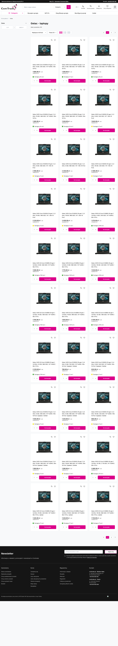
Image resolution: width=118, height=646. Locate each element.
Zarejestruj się (34, 571)
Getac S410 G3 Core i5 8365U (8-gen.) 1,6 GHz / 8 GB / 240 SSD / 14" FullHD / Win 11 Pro (102, 215)
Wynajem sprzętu (33, 13)
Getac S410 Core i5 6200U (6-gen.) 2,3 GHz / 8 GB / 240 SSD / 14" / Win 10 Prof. (102, 116)
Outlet (94, 13)
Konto (32, 568)
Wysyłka (62, 574)
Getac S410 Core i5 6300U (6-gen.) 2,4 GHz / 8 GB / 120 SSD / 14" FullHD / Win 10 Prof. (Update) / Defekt (73, 364)
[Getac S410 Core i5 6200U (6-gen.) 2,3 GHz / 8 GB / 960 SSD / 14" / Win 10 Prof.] (73, 149)
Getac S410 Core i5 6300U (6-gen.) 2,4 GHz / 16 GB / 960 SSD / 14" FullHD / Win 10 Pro (73, 116)
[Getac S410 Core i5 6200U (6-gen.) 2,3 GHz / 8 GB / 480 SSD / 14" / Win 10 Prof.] (44, 149)
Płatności (62, 576)
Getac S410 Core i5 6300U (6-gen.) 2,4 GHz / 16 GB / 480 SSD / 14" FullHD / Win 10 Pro (44, 116)
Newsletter (7, 553)
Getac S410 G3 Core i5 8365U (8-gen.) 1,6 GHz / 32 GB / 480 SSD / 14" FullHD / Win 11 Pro (102, 314)
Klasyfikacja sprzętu (62, 13)
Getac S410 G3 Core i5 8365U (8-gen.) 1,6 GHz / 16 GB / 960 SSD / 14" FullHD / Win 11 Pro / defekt (102, 513)
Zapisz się (111, 551)
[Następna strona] (115, 32)
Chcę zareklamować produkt (8, 576)
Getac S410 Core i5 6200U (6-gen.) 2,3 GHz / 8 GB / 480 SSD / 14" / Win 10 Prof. (44, 165)
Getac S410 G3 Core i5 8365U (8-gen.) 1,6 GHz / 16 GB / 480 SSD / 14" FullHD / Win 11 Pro (44, 314)
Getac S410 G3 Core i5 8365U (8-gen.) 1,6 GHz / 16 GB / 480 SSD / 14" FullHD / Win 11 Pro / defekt (73, 513)
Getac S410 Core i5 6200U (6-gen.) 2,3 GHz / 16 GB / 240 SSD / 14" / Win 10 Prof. (102, 165)
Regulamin (62, 579)
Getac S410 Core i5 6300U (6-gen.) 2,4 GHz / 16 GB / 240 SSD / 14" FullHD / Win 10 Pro (103, 66)
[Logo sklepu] (9, 7)
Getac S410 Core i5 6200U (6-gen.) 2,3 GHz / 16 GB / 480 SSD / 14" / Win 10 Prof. (44, 215)
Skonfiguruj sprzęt (80, 13)
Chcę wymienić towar (6, 581)
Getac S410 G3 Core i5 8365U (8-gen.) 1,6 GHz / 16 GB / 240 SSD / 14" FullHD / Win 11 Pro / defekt (44, 513)
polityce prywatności (92, 557)
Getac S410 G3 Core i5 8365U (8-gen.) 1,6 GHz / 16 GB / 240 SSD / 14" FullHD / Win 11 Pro (102, 265)
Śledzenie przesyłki (6, 574)
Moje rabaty (34, 583)
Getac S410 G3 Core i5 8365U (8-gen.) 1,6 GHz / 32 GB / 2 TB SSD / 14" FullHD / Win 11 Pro (103, 463)
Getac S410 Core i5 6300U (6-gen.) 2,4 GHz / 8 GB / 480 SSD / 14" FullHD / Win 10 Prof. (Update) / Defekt (44, 413)
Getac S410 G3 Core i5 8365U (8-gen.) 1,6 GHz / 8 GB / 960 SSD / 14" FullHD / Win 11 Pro (73, 265)
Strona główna (4, 18)
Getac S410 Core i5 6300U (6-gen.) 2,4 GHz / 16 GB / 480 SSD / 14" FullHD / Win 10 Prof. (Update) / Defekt (44, 463)
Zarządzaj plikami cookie (66, 583)
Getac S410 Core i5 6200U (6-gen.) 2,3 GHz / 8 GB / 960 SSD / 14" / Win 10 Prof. (73, 165)
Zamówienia (5, 568)
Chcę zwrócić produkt (7, 579)
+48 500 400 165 (111, 1)
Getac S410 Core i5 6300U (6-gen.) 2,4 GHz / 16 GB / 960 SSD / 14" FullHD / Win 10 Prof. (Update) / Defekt (73, 463)
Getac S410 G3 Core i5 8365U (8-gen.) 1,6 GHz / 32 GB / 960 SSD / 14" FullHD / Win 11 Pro (44, 364)
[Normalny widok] (60, 32)
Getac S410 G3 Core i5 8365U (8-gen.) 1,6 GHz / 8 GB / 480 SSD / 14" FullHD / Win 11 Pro (44, 265)
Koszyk (32, 574)
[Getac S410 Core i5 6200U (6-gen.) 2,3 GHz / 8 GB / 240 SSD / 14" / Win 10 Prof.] (103, 99)
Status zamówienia (6, 571)
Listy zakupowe (35, 576)
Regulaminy (63, 568)
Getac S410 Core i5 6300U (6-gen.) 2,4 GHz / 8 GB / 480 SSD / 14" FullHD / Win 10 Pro (73, 66)
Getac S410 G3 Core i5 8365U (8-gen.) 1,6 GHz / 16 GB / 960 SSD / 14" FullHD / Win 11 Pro (73, 314)
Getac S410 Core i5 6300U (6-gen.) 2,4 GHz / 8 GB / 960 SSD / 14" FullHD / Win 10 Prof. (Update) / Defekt (73, 413)
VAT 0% (47, 13)
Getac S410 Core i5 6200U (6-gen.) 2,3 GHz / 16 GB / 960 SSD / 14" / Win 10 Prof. (73, 215)
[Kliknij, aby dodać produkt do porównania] (52, 40)
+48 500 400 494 (94, 584)
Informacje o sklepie (65, 571)
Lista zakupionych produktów (38, 579)
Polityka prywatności (65, 581)
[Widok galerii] (68, 32)
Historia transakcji (35, 581)
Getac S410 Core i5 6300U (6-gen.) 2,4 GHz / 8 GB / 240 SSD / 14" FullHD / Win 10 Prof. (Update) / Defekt (102, 364)
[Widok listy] (64, 32)
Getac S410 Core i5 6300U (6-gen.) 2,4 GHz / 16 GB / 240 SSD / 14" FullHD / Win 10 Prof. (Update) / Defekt (103, 413)
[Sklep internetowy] (112, 596)
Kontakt (3, 583)
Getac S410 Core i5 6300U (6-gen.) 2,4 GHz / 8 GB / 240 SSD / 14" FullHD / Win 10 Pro (44, 66)
